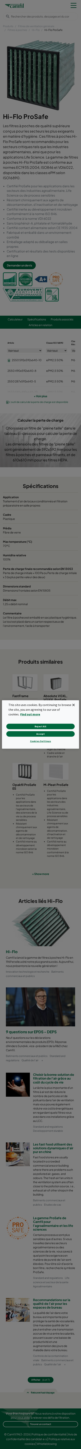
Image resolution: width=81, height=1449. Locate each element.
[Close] (73, 705)
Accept (40, 733)
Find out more (30, 714)
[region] (40, 724)
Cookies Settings (40, 741)
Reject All (40, 726)
